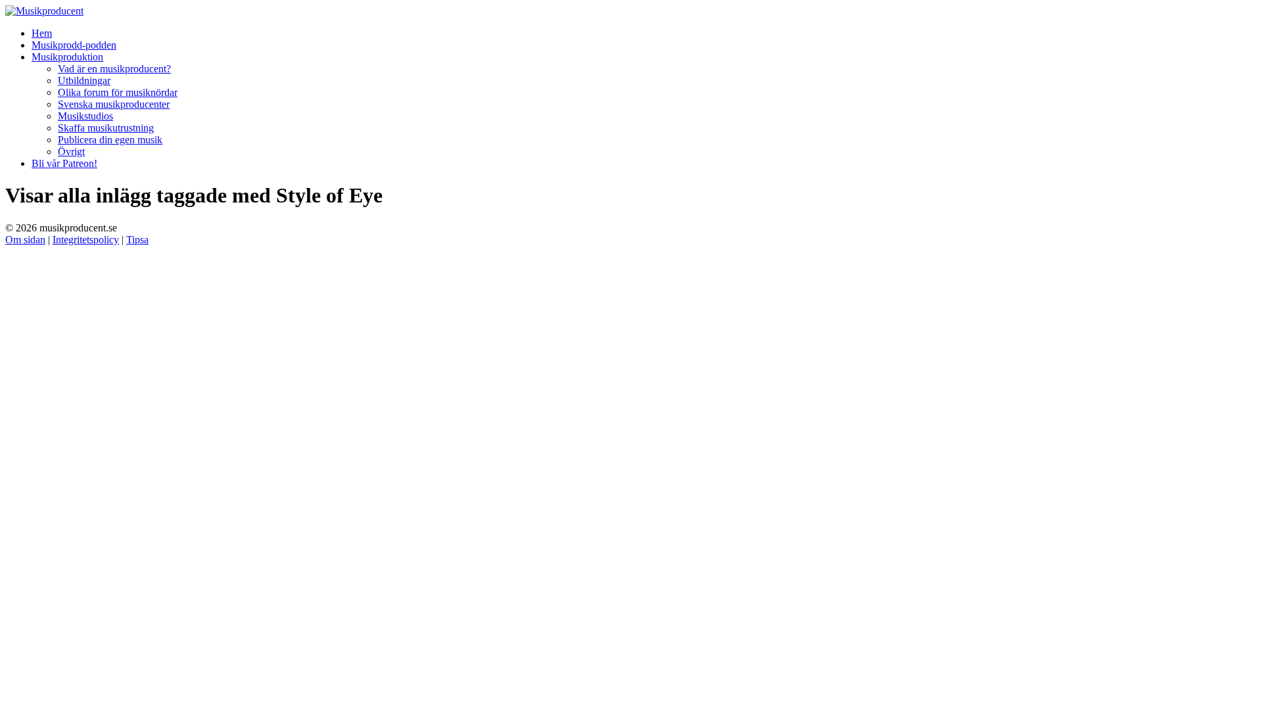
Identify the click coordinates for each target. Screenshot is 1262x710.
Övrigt (71, 151)
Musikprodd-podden (74, 45)
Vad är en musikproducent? (114, 68)
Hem (42, 33)
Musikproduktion (67, 56)
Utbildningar (84, 80)
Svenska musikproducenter (114, 104)
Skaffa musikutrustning (106, 127)
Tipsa (137, 239)
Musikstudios (85, 116)
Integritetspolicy (86, 239)
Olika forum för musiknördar (117, 92)
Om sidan (25, 239)
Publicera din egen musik (110, 139)
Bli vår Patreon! (64, 163)
